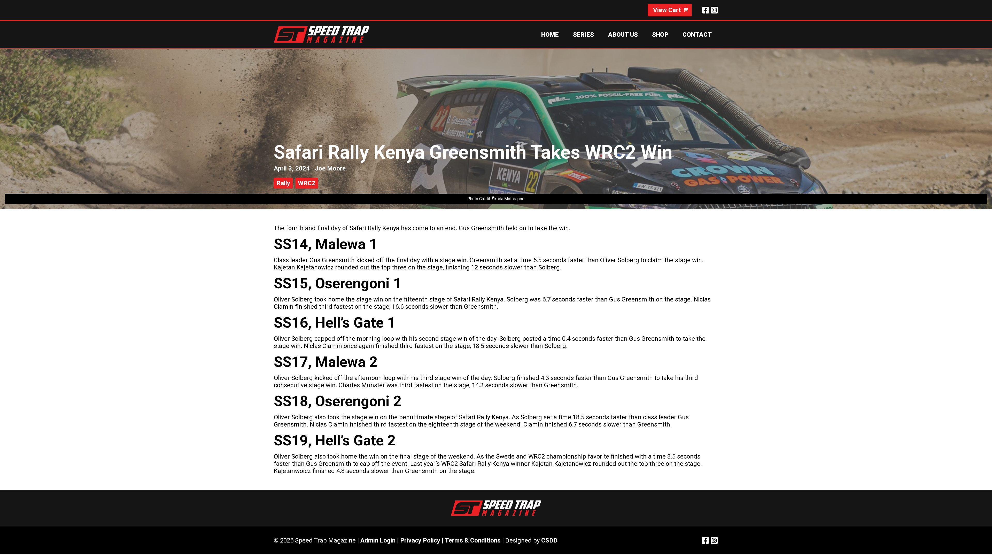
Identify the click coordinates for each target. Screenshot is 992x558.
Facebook (705, 10)
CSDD (549, 540)
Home (550, 34)
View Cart (667, 10)
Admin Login (378, 540)
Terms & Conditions (473, 540)
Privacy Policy (420, 540)
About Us (623, 34)
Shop (660, 34)
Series (583, 34)
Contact (697, 34)
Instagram (714, 10)
